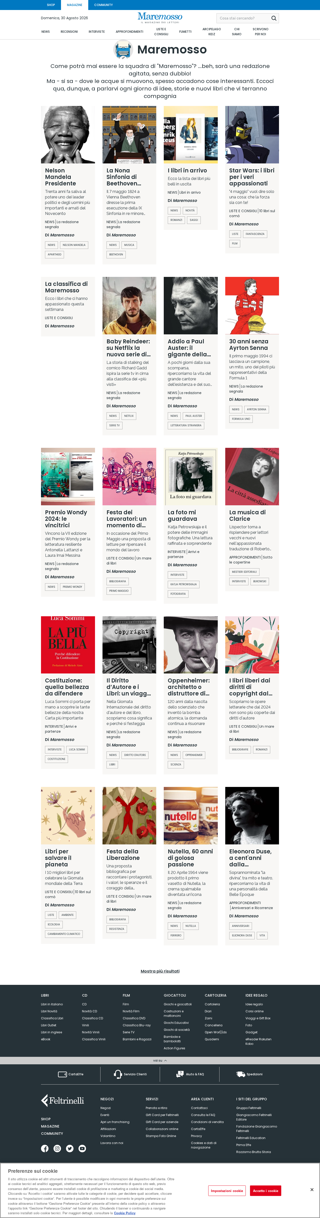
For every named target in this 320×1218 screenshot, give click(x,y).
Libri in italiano (52, 1004)
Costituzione (56, 759)
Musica (129, 245)
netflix (129, 416)
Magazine (50, 1126)
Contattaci (199, 1108)
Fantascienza (255, 234)
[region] (160, 1190)
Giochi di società (177, 1030)
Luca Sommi (77, 749)
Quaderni (212, 1039)
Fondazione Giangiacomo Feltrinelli (256, 1128)
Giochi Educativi (176, 1023)
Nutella (191, 926)
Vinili (85, 1025)
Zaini (208, 1018)
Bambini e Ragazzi (137, 1039)
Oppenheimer (194, 755)
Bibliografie (240, 749)
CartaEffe (198, 1129)
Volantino (107, 1136)
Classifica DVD (134, 1018)
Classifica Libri (52, 1018)
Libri (112, 764)
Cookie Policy (125, 1213)
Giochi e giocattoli (178, 1004)
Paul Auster (194, 416)
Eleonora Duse (242, 935)
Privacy (196, 1136)
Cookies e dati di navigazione (203, 1145)
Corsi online (255, 1011)
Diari (208, 1011)
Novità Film (131, 1011)
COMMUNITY (103, 5)
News (51, 245)
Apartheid (54, 254)
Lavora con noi (111, 1143)
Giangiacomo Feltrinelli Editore (254, 1117)
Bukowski (259, 581)
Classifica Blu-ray (137, 1025)
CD (84, 1004)
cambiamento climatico (64, 934)
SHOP (51, 5)
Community (52, 1133)
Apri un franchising (115, 1122)
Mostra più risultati (160, 971)
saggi (194, 220)
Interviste (177, 575)
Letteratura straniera (186, 425)
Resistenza (116, 929)
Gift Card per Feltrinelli (162, 1115)
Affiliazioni (108, 1129)
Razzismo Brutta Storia (253, 1152)
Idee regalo (254, 1004)
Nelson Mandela (74, 245)
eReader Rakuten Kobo (259, 1041)
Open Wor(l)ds (216, 1032)
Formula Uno (241, 419)
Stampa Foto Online (161, 1136)
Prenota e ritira (156, 1108)
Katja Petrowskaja (183, 584)
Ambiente (68, 915)
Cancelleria (213, 1025)
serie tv (114, 425)
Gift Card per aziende (162, 1122)
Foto (249, 1025)
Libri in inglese (51, 1032)
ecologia (54, 924)
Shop (45, 1119)
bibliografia (117, 581)
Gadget (252, 1032)
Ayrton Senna (256, 409)
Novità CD (89, 1011)
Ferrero (175, 935)
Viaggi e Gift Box (258, 1018)
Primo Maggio (118, 591)
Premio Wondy (72, 587)
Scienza (175, 764)
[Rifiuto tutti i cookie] (312, 1189)
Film (235, 243)
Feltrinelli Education (251, 1138)
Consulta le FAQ (203, 1115)
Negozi (105, 1108)
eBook (45, 1039)
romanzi (176, 220)
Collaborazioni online (162, 1129)
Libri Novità (49, 1011)
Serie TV (128, 1032)
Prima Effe (243, 1145)
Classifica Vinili (94, 1039)
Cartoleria (212, 1004)
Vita (262, 935)
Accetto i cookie (265, 1190)
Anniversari (240, 926)
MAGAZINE (74, 5)
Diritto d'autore (135, 755)
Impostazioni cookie (227, 1190)
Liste (235, 234)
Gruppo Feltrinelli (248, 1108)
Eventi (104, 1115)
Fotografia (178, 594)
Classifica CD (92, 1018)
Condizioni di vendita (207, 1122)
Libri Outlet (48, 1025)
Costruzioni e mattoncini (174, 1013)
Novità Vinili (91, 1032)
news (174, 210)
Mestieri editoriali (244, 572)
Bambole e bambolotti (172, 1039)
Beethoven (116, 254)
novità (190, 210)
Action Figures (174, 1048)
